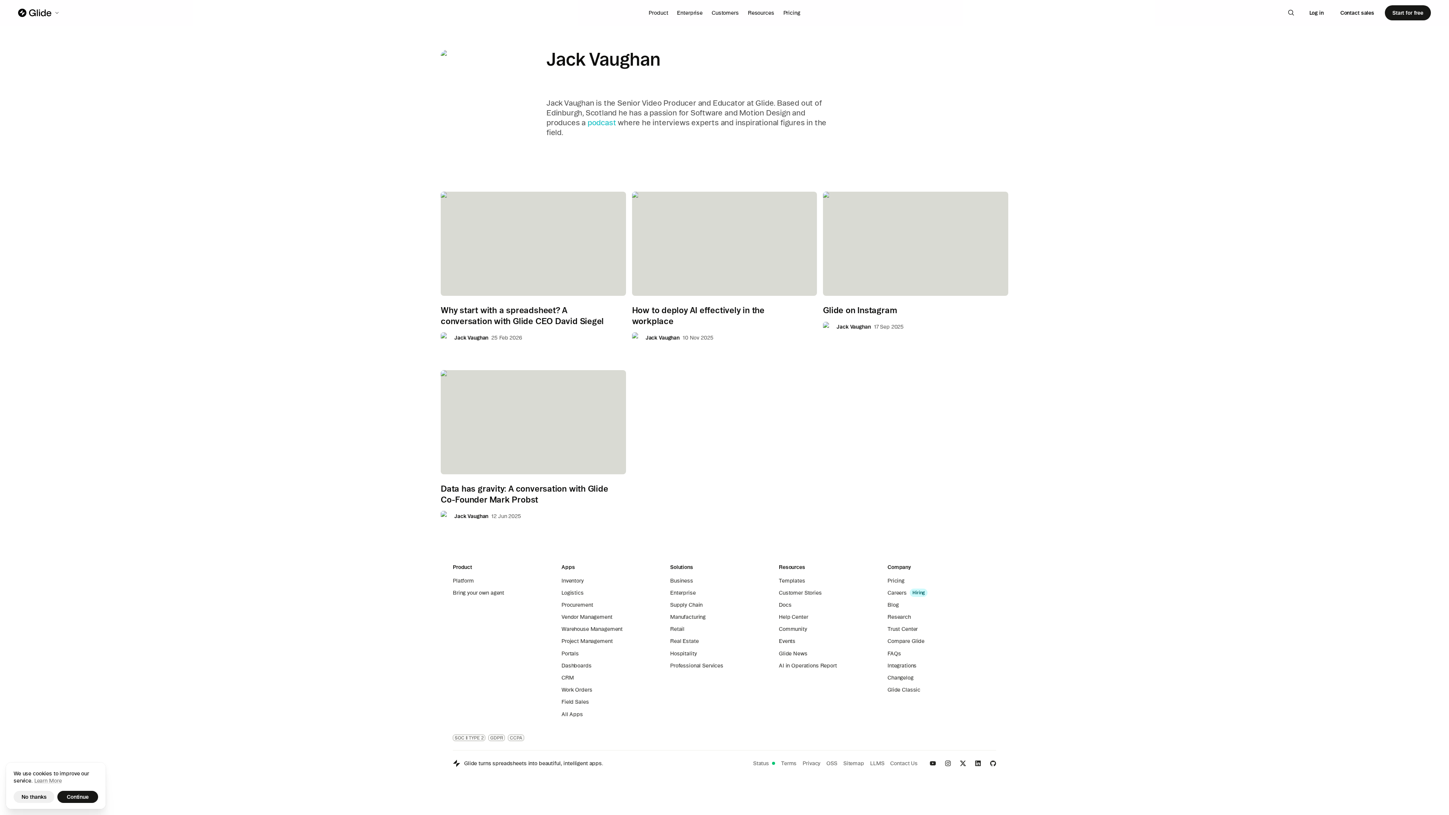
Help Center (793, 617)
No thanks (34, 797)
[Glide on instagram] (948, 763)
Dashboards (576, 666)
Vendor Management (586, 617)
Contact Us (904, 763)
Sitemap (853, 763)
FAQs (894, 653)
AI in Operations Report (808, 666)
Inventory (572, 581)
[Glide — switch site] (39, 12)
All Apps (572, 714)
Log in (1316, 13)
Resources (761, 13)
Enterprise (690, 13)
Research (899, 617)
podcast (602, 122)
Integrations (902, 666)
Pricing (791, 13)
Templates (792, 581)
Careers (897, 593)
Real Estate (684, 641)
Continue (78, 797)
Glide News (793, 653)
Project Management (586, 641)
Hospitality (683, 653)
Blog (893, 605)
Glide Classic (904, 690)
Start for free (1407, 13)
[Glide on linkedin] (978, 763)
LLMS (877, 763)
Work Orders (576, 690)
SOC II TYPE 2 (469, 737)
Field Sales (575, 702)
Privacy (811, 763)
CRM (567, 678)
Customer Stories (800, 593)
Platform (463, 581)
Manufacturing (688, 617)
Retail (677, 629)
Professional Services (696, 666)
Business (681, 581)
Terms (789, 763)
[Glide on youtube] (933, 763)
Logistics (572, 593)
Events (787, 641)
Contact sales (1357, 13)
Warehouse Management (592, 629)
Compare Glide (906, 641)
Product (658, 13)
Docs (785, 605)
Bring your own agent (478, 593)
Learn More (48, 781)
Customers (725, 13)
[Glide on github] (993, 763)
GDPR (496, 737)
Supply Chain (686, 605)
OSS (831, 763)
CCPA (516, 737)
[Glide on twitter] (963, 763)
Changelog (901, 678)
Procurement (577, 605)
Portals (570, 653)
